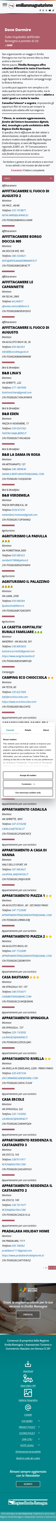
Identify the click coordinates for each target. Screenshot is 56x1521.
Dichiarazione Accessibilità (28, 1451)
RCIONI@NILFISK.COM (14, 1164)
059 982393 (18, 347)
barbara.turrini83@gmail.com (18, 651)
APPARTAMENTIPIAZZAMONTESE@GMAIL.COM (27, 915)
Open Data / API (28, 1385)
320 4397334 (19, 1073)
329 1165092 (19, 1032)
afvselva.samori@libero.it (15, 306)
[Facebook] (40, 10)
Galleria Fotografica (28, 1400)
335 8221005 (19, 692)
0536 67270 (18, 510)
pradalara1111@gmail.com (17, 1250)
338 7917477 (19, 1205)
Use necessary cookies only (28, 792)
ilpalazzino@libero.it (13, 606)
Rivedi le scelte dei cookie (28, 1458)
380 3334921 (19, 256)
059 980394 (18, 601)
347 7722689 (19, 910)
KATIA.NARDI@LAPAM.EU (15, 215)
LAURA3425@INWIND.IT (14, 1037)
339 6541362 (19, 428)
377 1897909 (19, 387)
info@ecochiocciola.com (15, 697)
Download (28, 1371)
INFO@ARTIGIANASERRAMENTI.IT (19, 260)
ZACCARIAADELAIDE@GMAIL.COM (20, 1078)
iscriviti (28, 1484)
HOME (9, 45)
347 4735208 (19, 824)
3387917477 (18, 1159)
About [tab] (46, 730)
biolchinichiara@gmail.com (16, 392)
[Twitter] (46, 10)
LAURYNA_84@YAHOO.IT (15, 874)
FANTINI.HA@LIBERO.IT (14, 433)
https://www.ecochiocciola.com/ (19, 702)
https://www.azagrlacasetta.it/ (18, 656)
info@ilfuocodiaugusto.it (15, 351)
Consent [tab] (10, 730)
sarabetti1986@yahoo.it (15, 560)
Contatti (28, 1414)
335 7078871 (19, 210)
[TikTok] (53, 10)
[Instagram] (43, 10)
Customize (26, 784)
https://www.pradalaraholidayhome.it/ (23, 1255)
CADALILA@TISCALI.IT (13, 829)
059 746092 (18, 1245)
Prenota (28, 1314)
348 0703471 (19, 991)
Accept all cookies (28, 775)
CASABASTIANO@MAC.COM (16, 996)
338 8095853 (19, 646)
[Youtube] (50, 10)
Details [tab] (28, 730)
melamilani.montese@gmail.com (19, 514)
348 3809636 (19, 469)
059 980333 (18, 555)
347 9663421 (19, 869)
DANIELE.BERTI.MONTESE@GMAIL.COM (23, 474)
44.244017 (17, 301)
